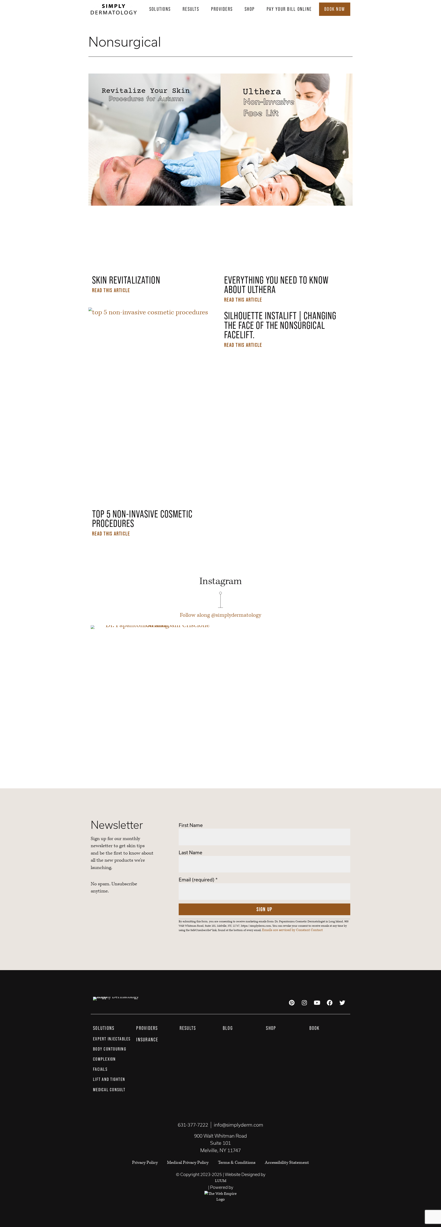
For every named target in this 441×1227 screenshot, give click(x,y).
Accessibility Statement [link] (287, 1162)
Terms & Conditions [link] (236, 1162)
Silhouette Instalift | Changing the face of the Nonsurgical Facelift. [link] (280, 325)
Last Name (190, 852)
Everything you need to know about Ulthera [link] (276, 284)
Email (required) (198, 879)
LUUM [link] (220, 1180)
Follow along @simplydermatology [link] (220, 615)
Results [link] (191, 9)
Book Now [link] (334, 9)
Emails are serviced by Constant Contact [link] (292, 930)
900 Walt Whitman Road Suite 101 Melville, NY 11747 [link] (220, 1143)
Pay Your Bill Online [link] (289, 9)
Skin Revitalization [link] (126, 280)
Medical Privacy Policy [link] (188, 1162)
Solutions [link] (160, 9)
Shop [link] (250, 9)
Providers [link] (222, 9)
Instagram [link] (220, 581)
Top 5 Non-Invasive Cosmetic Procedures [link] (142, 518)
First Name (191, 825)
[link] (114, 9)
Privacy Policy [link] (145, 1162)
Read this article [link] (111, 290)
